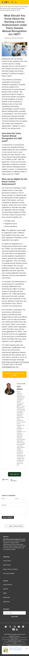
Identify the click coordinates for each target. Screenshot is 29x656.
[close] (27, 648)
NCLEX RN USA (7, 584)
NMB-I (5, 593)
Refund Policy (7, 565)
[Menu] (15, 2)
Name (3, 498)
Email (16, 498)
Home (1, 6)
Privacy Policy (7, 560)
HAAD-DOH (6, 601)
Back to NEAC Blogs (16, 526)
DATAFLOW (6, 597)
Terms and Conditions (9, 573)
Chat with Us (14, 474)
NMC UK (5, 589)
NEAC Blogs (7, 6)
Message (4, 505)
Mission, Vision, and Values (10, 569)
